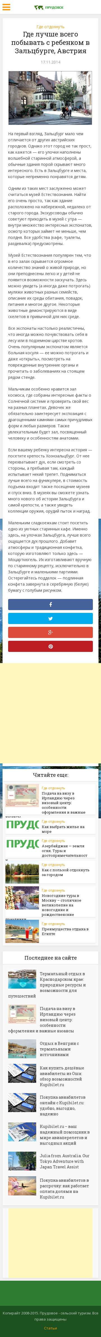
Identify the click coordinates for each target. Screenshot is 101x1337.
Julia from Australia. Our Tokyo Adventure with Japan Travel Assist (64, 1161)
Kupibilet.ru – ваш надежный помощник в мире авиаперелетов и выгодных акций (65, 1135)
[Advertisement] (50, 713)
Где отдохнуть (50, 26)
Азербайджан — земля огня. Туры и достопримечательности (46, 853)
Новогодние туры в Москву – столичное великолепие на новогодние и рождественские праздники (43, 907)
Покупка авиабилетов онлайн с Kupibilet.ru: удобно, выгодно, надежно (63, 1106)
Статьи (50, 1328)
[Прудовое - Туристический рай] (50, 6)
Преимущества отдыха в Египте (65, 931)
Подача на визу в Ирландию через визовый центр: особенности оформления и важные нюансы (45, 805)
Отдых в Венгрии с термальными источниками (59, 1049)
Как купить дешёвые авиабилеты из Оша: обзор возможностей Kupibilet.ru (62, 1076)
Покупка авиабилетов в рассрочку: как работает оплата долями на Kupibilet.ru (64, 1189)
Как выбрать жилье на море (63, 829)
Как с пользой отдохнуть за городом (65, 872)
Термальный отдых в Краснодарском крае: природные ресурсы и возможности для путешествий (47, 985)
